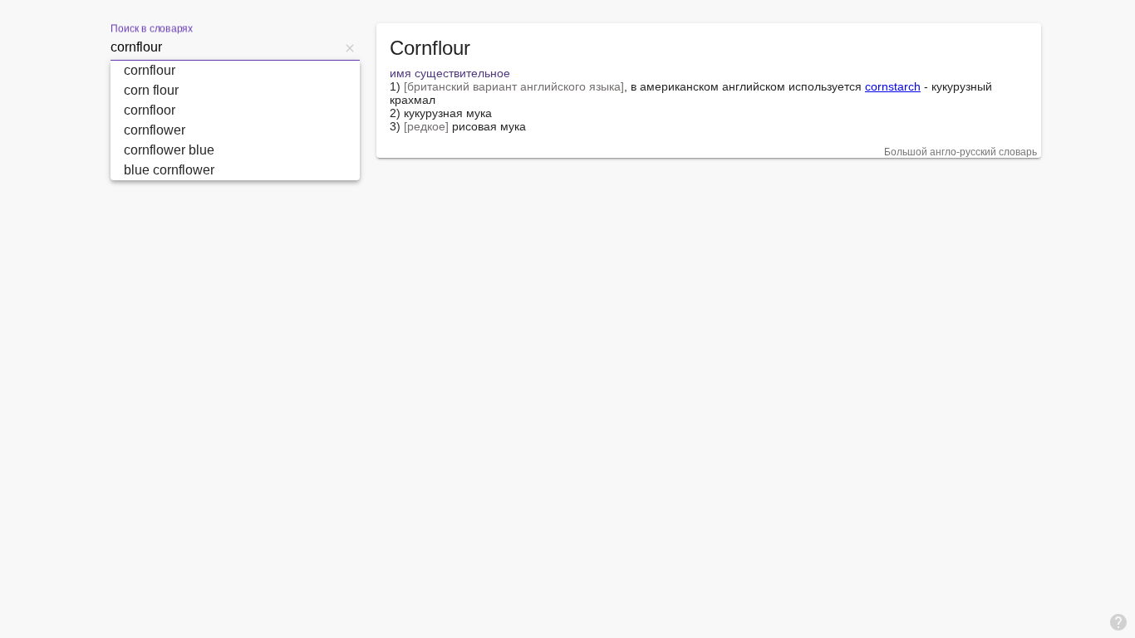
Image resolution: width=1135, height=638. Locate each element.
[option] (235, 71)
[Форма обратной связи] (1118, 621)
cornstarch (893, 86)
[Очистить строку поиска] (350, 47)
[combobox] (225, 47)
